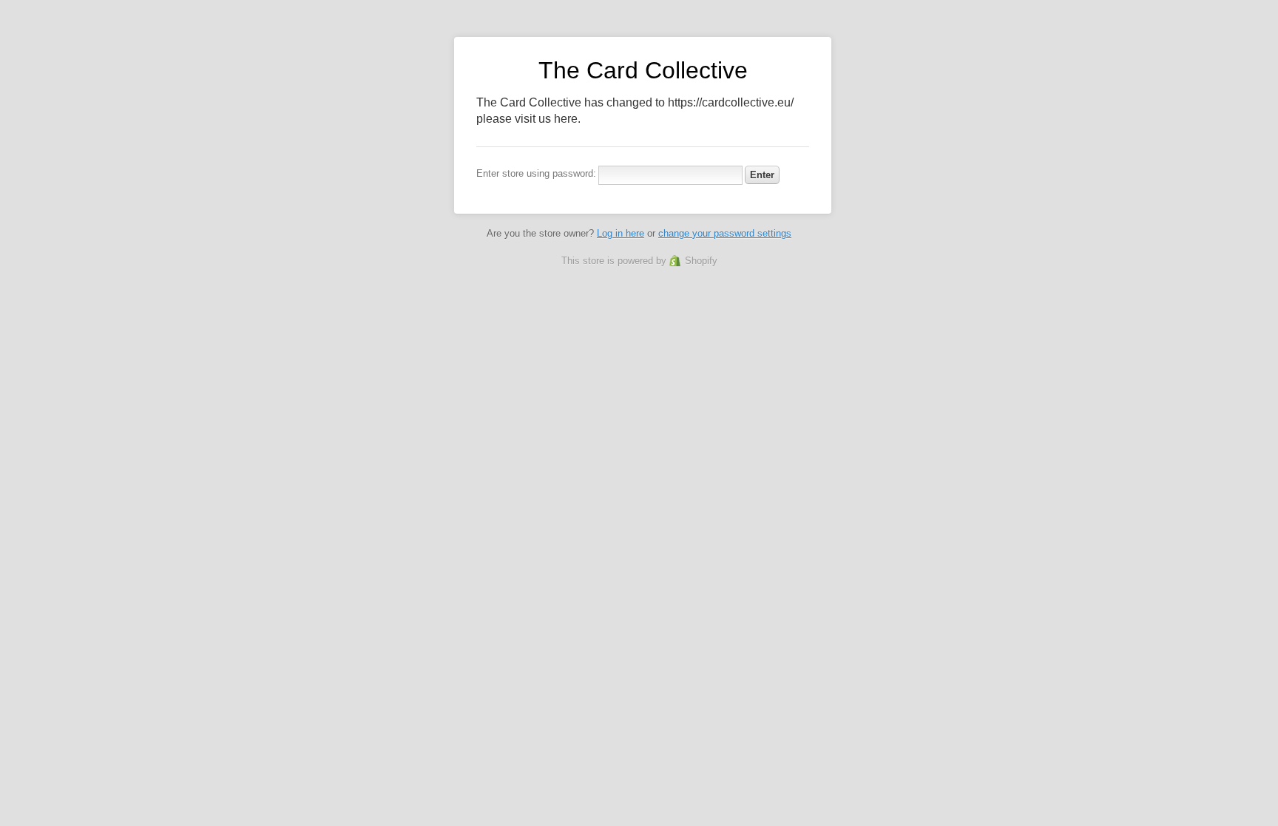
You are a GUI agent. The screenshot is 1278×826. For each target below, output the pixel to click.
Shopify (701, 260)
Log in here (620, 233)
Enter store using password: (536, 173)
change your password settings (724, 233)
